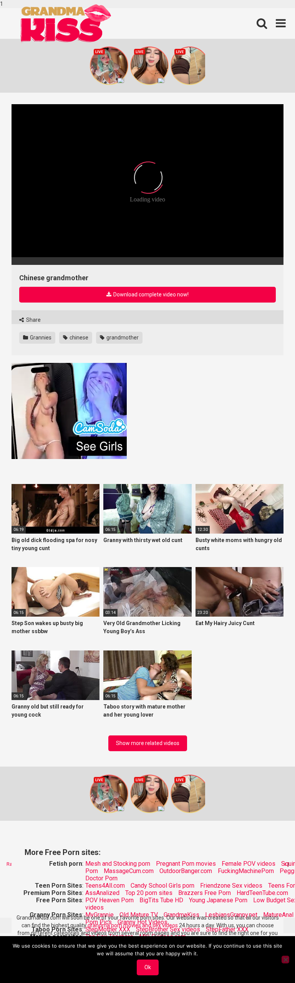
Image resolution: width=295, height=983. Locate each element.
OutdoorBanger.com (185, 871)
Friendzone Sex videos (231, 885)
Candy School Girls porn (162, 885)
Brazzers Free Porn (204, 893)
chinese (78, 337)
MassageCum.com (129, 871)
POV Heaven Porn (109, 900)
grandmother (122, 337)
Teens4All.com (105, 885)
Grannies (40, 337)
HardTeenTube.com (262, 893)
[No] (285, 959)
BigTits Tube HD (161, 900)
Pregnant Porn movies (186, 863)
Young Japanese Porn (218, 900)
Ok (147, 967)
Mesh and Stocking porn (117, 863)
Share (33, 320)
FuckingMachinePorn (246, 871)
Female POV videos (248, 863)
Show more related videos (147, 743)
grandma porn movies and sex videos (133, 925)
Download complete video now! (150, 294)
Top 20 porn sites (148, 893)
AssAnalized (102, 893)
